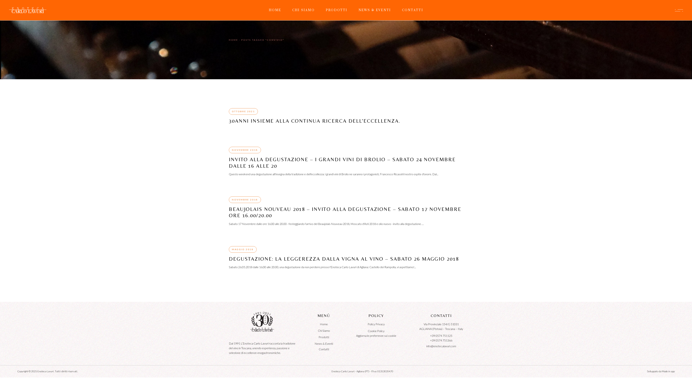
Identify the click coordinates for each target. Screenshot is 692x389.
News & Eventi (324, 343)
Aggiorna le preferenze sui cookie (376, 335)
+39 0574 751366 (441, 340)
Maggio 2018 (243, 249)
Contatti (324, 349)
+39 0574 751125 (441, 335)
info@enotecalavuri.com (441, 346)
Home (324, 324)
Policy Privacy (376, 324)
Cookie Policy (376, 331)
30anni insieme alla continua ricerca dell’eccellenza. (315, 121)
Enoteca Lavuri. (46, 371)
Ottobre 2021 (243, 111)
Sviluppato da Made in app (661, 371)
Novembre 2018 (245, 150)
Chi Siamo (324, 330)
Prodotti (324, 337)
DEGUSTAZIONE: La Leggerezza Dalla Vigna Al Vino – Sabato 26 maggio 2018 (344, 259)
